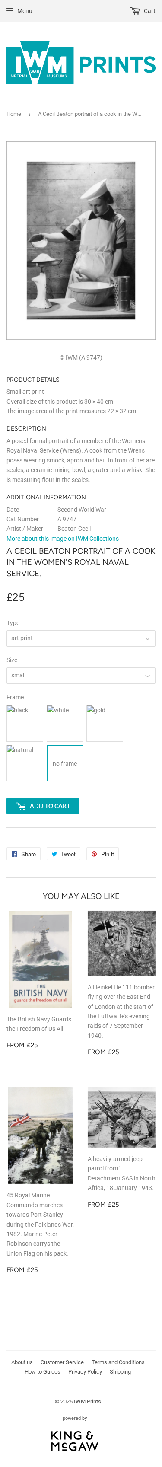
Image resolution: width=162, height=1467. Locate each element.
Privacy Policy (85, 1371)
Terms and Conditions (118, 1362)
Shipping (120, 1371)
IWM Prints (87, 1401)
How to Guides (42, 1371)
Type (12, 622)
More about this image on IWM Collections (62, 538)
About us (22, 1362)
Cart (149, 10)
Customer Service (62, 1362)
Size (11, 660)
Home (13, 114)
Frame (15, 697)
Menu (24, 10)
